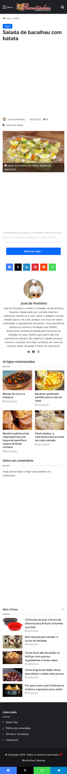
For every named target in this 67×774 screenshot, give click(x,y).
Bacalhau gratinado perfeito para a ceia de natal (48, 397)
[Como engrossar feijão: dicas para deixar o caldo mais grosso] (12, 674)
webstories (12, 739)
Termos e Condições (17, 734)
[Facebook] (9, 267)
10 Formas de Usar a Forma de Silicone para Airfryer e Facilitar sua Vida (44, 623)
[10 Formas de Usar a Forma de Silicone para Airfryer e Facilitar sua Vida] (12, 624)
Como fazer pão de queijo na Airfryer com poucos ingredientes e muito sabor (42, 656)
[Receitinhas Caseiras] (33, 7)
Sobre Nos (12, 722)
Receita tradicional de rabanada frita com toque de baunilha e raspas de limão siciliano (16, 440)
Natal (16, 18)
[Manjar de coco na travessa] (17, 380)
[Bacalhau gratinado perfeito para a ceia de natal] (49, 380)
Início (8, 18)
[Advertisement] (33, 78)
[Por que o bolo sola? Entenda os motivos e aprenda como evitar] (12, 690)
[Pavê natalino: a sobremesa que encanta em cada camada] (49, 420)
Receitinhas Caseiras (33, 760)
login (29, 471)
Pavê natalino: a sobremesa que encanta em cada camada (49, 437)
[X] (18, 267)
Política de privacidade (18, 728)
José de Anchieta (16, 119)
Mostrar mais (32, 251)
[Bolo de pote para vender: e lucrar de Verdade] (12, 641)
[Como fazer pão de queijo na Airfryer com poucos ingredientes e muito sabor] (12, 657)
